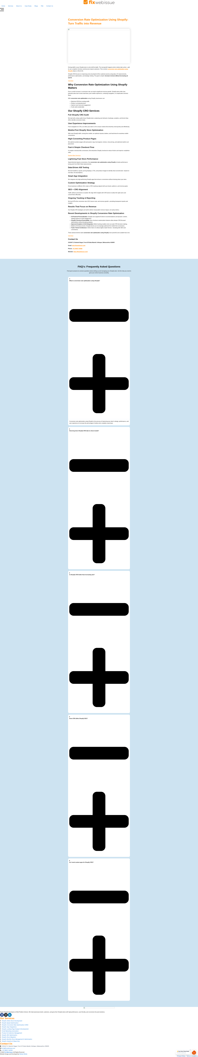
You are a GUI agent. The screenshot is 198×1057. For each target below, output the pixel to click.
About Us (19, 6)
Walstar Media (23, 1054)
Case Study (28, 6)
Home (3, 6)
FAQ (42, 6)
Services (10, 6)
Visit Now (70, 80)
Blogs (36, 6)
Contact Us (49, 6)
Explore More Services (74, 155)
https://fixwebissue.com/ (80, 251)
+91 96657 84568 (77, 248)
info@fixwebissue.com (78, 245)
